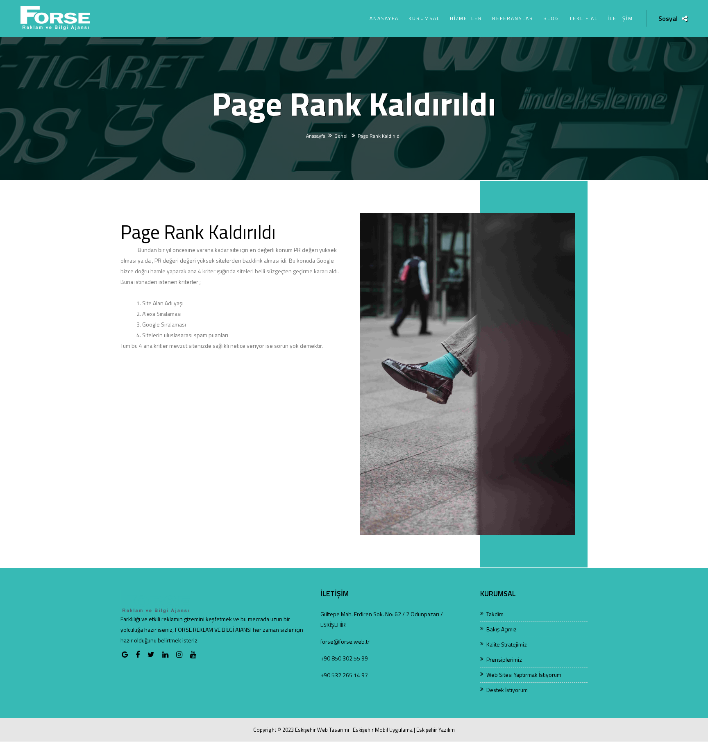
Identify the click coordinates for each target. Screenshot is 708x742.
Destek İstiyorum (507, 689)
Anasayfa (315, 136)
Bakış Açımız (501, 629)
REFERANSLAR (512, 18)
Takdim (495, 614)
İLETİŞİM (620, 18)
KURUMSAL (424, 18)
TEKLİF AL (583, 18)
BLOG (551, 18)
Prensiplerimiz (504, 659)
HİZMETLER (466, 18)
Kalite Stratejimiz (506, 644)
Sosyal (668, 18)
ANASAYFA (384, 18)
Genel (341, 136)
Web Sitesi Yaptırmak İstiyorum (523, 674)
